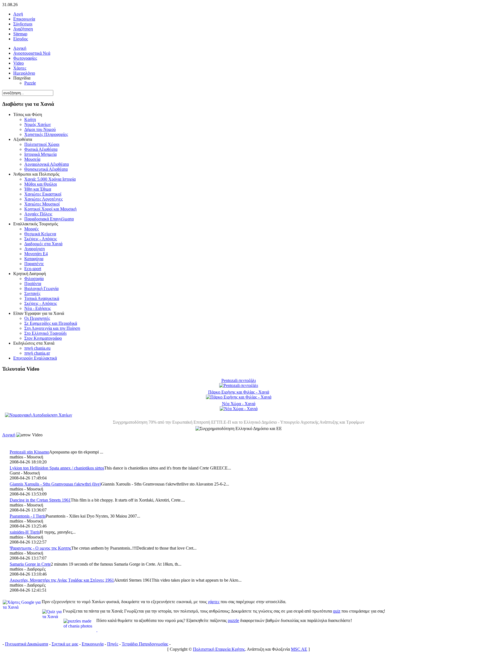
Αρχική (8, 435)
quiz (336, 611)
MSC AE (299, 649)
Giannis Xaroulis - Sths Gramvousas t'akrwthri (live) (55, 484)
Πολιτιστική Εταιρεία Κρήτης (219, 649)
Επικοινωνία (24, 19)
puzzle (233, 620)
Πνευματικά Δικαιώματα (26, 644)
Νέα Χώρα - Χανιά (238, 403)
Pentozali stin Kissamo (29, 452)
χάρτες (213, 601)
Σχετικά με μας (65, 644)
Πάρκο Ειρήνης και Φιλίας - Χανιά (238, 392)
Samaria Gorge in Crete (30, 564)
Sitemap (20, 33)
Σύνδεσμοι (22, 24)
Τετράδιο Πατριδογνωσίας (145, 644)
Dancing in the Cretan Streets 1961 (40, 500)
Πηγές (112, 644)
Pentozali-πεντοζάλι (238, 380)
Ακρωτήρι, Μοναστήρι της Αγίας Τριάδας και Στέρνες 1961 (62, 580)
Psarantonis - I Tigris (28, 516)
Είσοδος (20, 38)
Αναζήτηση (23, 29)
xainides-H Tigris (25, 532)
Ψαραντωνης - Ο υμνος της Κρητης (40, 548)
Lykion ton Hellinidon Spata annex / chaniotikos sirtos (57, 468)
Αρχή (18, 14)
